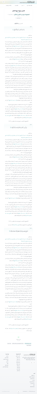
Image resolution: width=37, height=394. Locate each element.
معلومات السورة (29, 345)
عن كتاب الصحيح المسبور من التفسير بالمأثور (17, 343)
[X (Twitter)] (32, 363)
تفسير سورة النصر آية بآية (28, 343)
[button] (22, 5)
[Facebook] (34, 363)
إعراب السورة (9, 343)
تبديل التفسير (18, 18)
